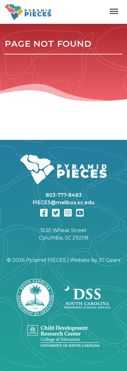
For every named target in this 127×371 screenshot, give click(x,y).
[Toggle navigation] (114, 12)
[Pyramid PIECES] (63, 173)
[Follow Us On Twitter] (56, 212)
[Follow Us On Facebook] (44, 212)
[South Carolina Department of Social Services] (87, 297)
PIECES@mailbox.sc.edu (63, 202)
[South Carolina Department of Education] (35, 297)
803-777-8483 (64, 195)
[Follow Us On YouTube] (80, 212)
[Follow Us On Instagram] (68, 212)
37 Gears (109, 260)
